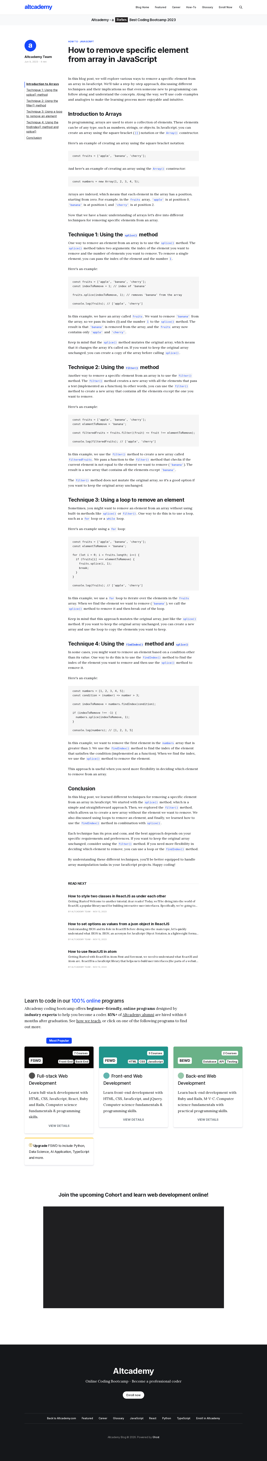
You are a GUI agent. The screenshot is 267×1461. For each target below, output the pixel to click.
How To (73, 41)
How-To (191, 7)
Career (176, 7)
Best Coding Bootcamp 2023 (152, 20)
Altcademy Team (38, 57)
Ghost (156, 1437)
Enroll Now (225, 7)
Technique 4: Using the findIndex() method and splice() (42, 126)
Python (166, 1418)
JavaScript (87, 41)
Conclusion (34, 138)
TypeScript (183, 1418)
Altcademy (100, 20)
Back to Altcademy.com (61, 1418)
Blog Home (142, 7)
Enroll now (133, 1395)
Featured (160, 7)
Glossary (207, 7)
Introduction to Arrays (42, 84)
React (152, 1418)
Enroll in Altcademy (208, 1418)
